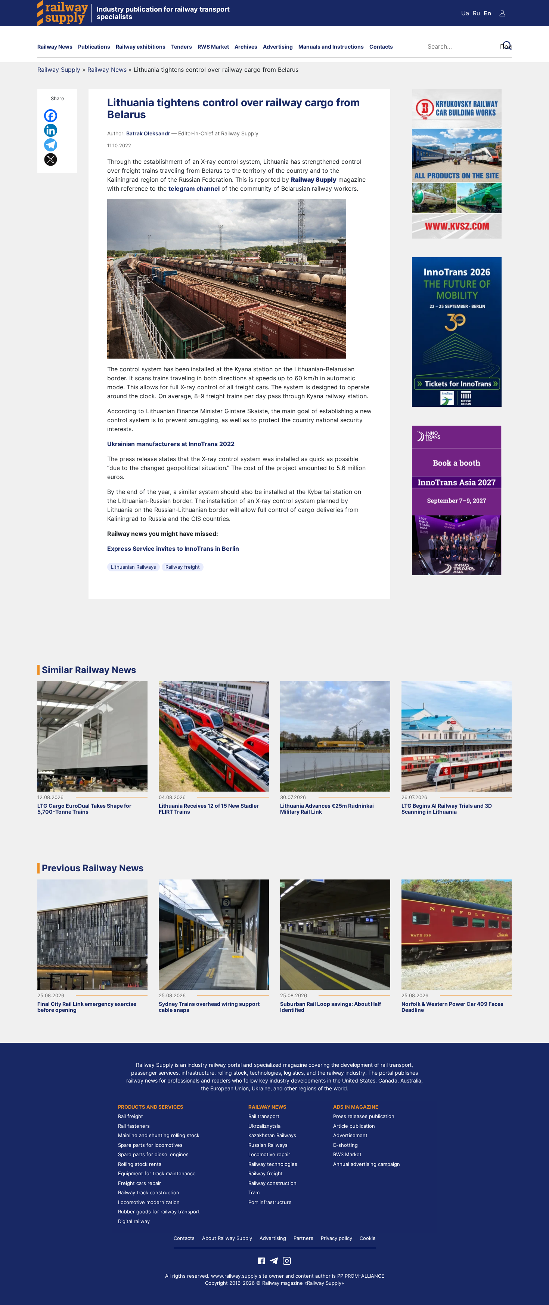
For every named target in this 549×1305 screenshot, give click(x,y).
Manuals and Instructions (331, 46)
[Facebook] (50, 115)
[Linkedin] (50, 130)
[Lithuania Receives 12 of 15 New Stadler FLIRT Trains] (214, 735)
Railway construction (272, 1183)
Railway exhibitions (140, 46)
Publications (94, 46)
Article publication (354, 1126)
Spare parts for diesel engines (153, 1154)
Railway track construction (148, 1192)
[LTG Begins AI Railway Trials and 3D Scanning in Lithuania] (456, 735)
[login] (502, 13)
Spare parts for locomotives (150, 1145)
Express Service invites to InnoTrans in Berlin (173, 548)
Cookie (368, 1238)
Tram (254, 1192)
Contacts (381, 46)
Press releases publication (363, 1116)
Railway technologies (272, 1164)
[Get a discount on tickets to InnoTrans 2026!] (457, 331)
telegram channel (194, 188)
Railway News (54, 46)
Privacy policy (336, 1238)
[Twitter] (50, 159)
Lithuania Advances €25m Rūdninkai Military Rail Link (327, 808)
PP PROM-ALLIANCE (360, 1276)
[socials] (261, 1260)
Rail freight (130, 1116)
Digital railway (134, 1221)
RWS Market (213, 46)
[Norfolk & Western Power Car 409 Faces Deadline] (456, 933)
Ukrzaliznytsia (264, 1126)
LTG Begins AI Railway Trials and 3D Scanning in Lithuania (446, 808)
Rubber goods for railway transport (159, 1212)
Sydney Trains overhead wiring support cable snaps (209, 1007)
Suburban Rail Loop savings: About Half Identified (330, 1007)
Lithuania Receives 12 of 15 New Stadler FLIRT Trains (209, 808)
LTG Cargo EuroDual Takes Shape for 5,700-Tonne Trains (84, 808)
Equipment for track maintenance (157, 1173)
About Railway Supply (227, 1238)
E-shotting (345, 1145)
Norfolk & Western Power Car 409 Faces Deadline (452, 1007)
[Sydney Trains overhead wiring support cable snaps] (214, 933)
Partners (303, 1238)
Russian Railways (268, 1145)
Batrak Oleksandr (148, 133)
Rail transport (263, 1116)
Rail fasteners (134, 1126)
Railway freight (182, 567)
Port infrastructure (270, 1202)
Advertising (278, 46)
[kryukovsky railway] (457, 163)
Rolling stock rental (140, 1164)
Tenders (181, 46)
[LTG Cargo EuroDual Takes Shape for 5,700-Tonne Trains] (92, 735)
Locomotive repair (269, 1154)
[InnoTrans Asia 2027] (457, 499)
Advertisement (350, 1135)
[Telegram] (50, 144)
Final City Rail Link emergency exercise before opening (86, 1007)
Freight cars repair (139, 1183)
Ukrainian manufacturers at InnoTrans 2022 (171, 444)
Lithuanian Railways (133, 567)
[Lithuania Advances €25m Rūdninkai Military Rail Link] (335, 735)
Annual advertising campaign (366, 1164)
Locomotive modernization (149, 1202)
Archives (246, 46)
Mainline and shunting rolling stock (158, 1135)
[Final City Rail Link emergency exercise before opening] (92, 933)
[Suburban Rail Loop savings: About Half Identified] (335, 933)
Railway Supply (58, 69)
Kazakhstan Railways (272, 1135)
